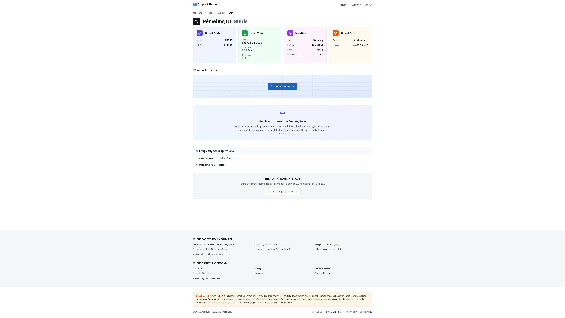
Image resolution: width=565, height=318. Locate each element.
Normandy (258, 273)
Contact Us (317, 311)
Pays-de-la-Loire (322, 273)
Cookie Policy (366, 311)
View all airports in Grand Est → (208, 254)
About (368, 4)
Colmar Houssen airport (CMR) (328, 249)
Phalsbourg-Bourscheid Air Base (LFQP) (272, 249)
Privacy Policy (351, 311)
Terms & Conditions (334, 311)
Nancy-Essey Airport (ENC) (327, 244)
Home (344, 4)
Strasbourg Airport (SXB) (265, 244)
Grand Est (221, 13)
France (208, 13)
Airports (356, 4)
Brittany (257, 268)
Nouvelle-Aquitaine (202, 273)
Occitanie (197, 268)
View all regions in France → (206, 278)
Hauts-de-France (322, 268)
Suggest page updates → (282, 191)
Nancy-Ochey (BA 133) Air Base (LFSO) (210, 249)
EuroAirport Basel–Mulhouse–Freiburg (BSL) (213, 244)
